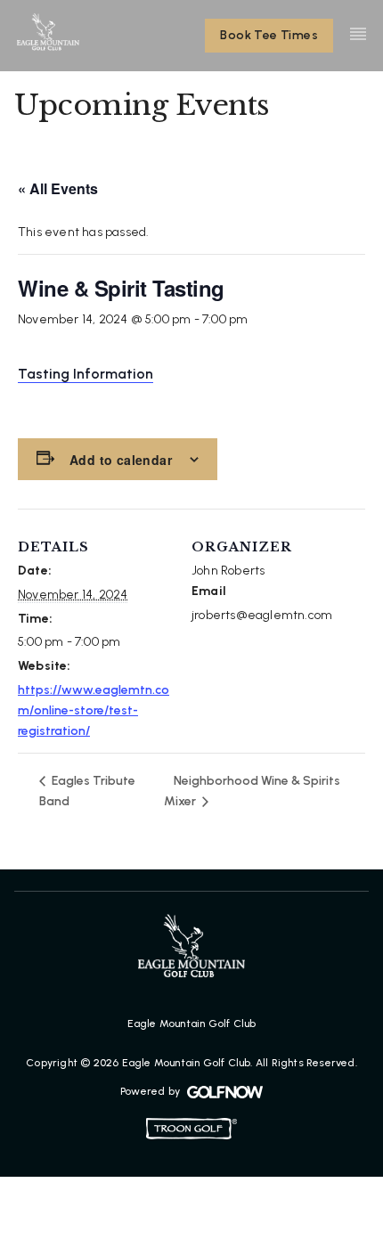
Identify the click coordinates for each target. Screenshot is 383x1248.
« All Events (58, 188)
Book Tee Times (269, 35)
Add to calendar (120, 460)
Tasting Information (85, 373)
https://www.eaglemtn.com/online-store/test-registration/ (93, 710)
